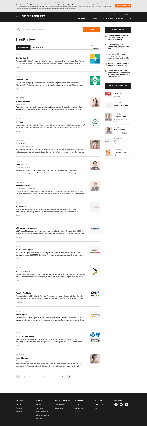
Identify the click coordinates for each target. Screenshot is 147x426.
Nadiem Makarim (120, 116)
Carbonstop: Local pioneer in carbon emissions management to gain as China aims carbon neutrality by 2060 (119, 73)
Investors (20, 54)
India (17, 324)
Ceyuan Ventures (120, 152)
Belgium (18, 131)
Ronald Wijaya (21, 165)
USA (17, 67)
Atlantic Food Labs (23, 293)
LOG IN (126, 14)
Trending (38, 404)
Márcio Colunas (119, 130)
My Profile (78, 411)
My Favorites (79, 408)
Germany (19, 302)
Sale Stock (117, 94)
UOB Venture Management (26, 228)
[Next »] (69, 377)
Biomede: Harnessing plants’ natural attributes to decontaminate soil (118, 37)
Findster (124, 133)
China (115, 108)
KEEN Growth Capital (24, 250)
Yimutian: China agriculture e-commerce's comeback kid (118, 64)
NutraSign (23, 104)
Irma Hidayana (22, 358)
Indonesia (117, 96)
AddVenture (21, 206)
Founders (20, 98)
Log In (77, 404)
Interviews (39, 418)
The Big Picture (60, 404)
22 (56, 376)
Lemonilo (27, 167)
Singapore (19, 237)
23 (63, 376)
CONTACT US (99, 404)
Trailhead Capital (23, 271)
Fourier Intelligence (121, 105)
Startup (117, 91)
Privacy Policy (29, 4)
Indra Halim (20, 144)
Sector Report (59, 408)
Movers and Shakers (42, 411)
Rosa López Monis (23, 101)
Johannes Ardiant (23, 185)
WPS (115, 141)
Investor (117, 138)
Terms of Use (19, 4)
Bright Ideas (39, 408)
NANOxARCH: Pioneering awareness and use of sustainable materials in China (119, 56)
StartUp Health (22, 58)
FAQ (96, 409)
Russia (18, 215)
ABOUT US (98, 400)
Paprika (32, 146)
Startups (18, 404)
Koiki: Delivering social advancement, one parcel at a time (118, 47)
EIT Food (19, 122)
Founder (117, 114)
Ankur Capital (21, 315)
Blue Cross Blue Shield (25, 336)
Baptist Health (22, 80)
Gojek (115, 121)
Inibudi (26, 361)
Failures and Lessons (42, 415)
